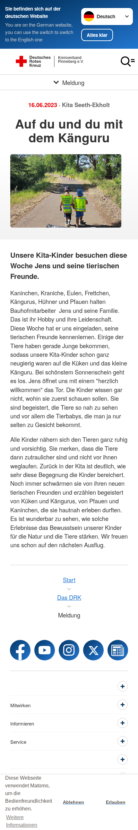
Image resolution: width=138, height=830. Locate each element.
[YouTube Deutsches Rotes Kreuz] (44, 650)
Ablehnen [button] (73, 802)
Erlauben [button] (115, 802)
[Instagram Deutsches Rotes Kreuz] (69, 650)
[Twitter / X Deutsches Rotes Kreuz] (93, 650)
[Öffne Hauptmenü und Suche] (127, 61)
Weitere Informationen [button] (21, 821)
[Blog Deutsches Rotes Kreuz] (118, 650)
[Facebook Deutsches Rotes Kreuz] (20, 650)
